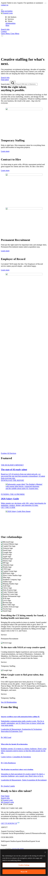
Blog (7, 25)
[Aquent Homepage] (7, 13)
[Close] (2, 9)
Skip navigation (6, 11)
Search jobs (5, 84)
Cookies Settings (24, 865)
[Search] (12, 83)
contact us (4, 5)
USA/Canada (8, 804)
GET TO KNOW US (9, 823)
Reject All (24, 872)
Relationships (10, 23)
